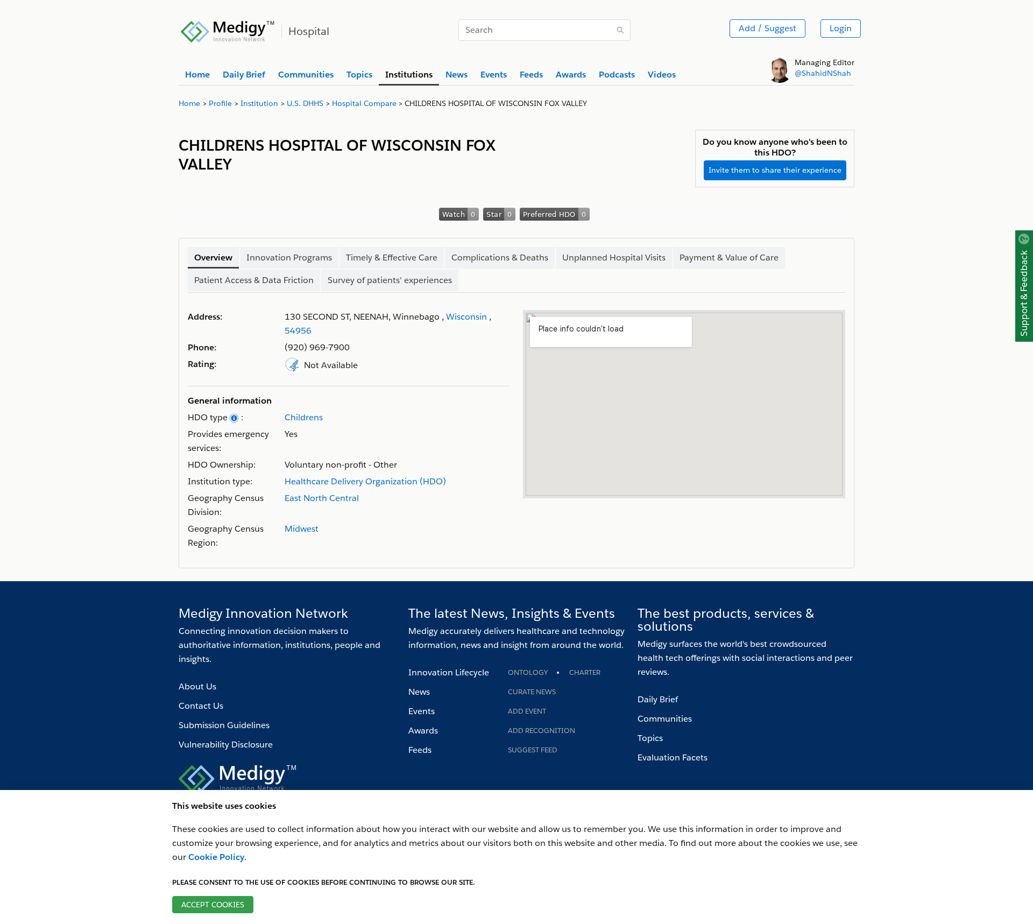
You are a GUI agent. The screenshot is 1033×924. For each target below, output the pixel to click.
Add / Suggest (767, 28)
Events (421, 711)
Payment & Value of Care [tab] (729, 257)
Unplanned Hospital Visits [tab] (614, 257)
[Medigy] (228, 30)
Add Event (527, 711)
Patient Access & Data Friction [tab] (254, 280)
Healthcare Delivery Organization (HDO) (365, 481)
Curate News (532, 691)
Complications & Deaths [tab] (499, 257)
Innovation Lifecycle (448, 672)
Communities (665, 718)
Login (841, 28)
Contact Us (201, 705)
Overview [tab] (213, 257)
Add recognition (541, 730)
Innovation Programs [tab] (289, 257)
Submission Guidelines (224, 725)
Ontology (528, 672)
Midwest (302, 528)
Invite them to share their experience (775, 170)
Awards (423, 730)
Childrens (304, 417)
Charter (584, 672)
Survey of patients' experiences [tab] (390, 280)
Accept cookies (212, 904)
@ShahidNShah (823, 73)
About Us (197, 686)
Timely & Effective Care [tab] (391, 257)
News (419, 691)
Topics (650, 738)
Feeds (419, 750)
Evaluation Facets (672, 757)
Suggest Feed (532, 749)
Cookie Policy (216, 857)
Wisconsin (466, 316)
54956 (298, 330)
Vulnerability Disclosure (226, 744)
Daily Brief (658, 699)
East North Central (322, 498)
